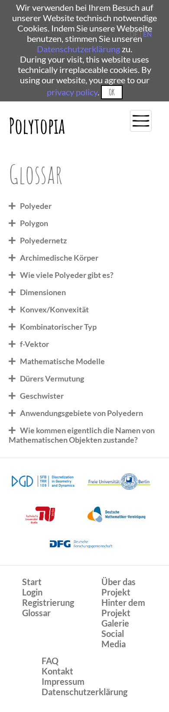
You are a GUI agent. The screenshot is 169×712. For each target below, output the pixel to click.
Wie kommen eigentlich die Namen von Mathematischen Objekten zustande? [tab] (82, 434)
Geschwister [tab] (42, 395)
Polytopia (37, 125)
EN (147, 34)
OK (111, 92)
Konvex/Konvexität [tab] (54, 309)
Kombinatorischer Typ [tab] (58, 326)
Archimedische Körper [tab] (59, 257)
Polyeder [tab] (36, 206)
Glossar (36, 613)
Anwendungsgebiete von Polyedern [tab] (81, 413)
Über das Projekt (118, 587)
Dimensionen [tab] (43, 292)
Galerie (115, 623)
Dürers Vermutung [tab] (52, 378)
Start (32, 582)
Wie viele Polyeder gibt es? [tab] (67, 275)
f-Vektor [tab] (34, 344)
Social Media (113, 638)
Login (32, 592)
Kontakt (57, 671)
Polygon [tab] (34, 223)
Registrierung (48, 602)
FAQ (50, 660)
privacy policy (72, 92)
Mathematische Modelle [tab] (62, 361)
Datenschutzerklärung (78, 49)
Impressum (63, 681)
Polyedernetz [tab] (43, 240)
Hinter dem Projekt (123, 607)
